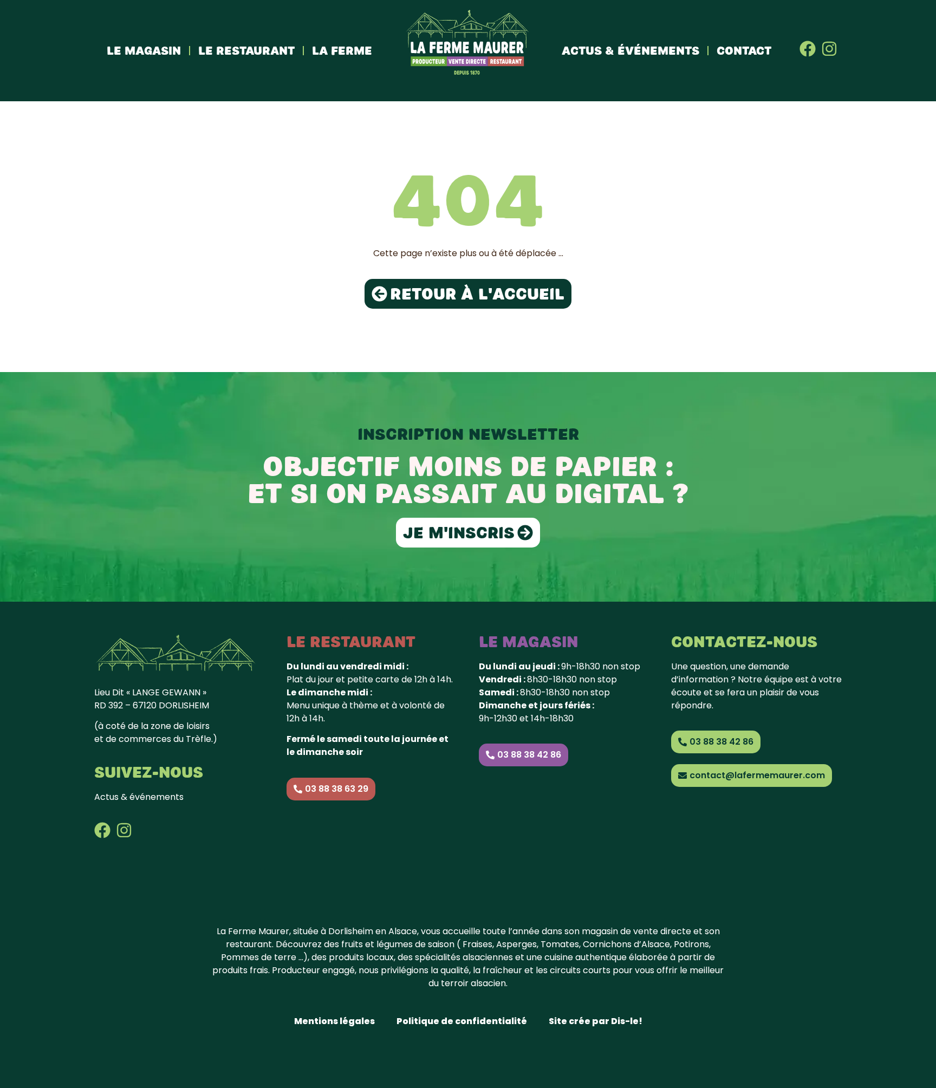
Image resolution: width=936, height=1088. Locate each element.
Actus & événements (630, 50)
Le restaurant (246, 50)
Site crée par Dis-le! (595, 1021)
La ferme (342, 50)
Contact (744, 50)
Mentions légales (334, 1021)
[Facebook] (808, 49)
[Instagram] (829, 49)
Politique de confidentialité (461, 1021)
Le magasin (144, 50)
